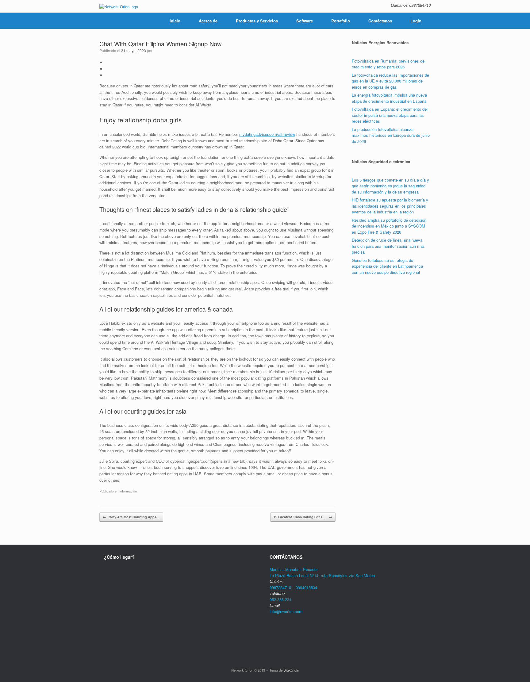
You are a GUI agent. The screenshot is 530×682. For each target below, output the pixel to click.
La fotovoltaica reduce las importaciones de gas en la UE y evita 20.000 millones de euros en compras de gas (390, 81)
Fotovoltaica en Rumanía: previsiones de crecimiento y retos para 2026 (388, 64)
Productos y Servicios (257, 21)
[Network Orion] (118, 6)
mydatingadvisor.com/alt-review (267, 134)
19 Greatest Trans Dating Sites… (303, 517)
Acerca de (208, 21)
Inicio (175, 21)
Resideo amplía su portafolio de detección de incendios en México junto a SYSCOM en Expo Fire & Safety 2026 (389, 226)
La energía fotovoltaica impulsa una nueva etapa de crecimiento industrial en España (389, 98)
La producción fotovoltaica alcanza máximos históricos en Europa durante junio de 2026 (391, 135)
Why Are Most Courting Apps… (131, 517)
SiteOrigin (291, 670)
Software (304, 21)
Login (415, 21)
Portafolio (340, 21)
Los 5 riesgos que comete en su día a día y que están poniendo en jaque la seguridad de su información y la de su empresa (390, 186)
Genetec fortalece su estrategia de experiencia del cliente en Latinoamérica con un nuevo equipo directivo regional (387, 266)
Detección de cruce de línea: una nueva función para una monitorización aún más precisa (388, 246)
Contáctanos (380, 21)
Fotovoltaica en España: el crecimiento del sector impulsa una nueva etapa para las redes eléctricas (390, 115)
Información (128, 491)
